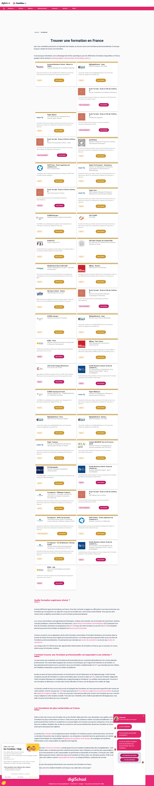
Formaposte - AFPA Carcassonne (58, 517)
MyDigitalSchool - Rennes (97, 417)
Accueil (37, 32)
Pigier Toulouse (52, 442)
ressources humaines (53, 748)
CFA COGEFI (93, 215)
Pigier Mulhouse (94, 392)
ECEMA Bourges (52, 215)
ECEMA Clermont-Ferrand (56, 392)
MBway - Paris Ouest (96, 341)
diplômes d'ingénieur (44, 693)
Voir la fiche (59, 80)
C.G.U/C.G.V (73, 784)
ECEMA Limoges (52, 316)
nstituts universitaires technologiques (89, 623)
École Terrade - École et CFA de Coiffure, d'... (103, 89)
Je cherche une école (129, 755)
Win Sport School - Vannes (56, 291)
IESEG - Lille (51, 567)
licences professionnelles (102, 691)
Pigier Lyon (93, 190)
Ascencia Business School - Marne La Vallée (60, 65)
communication (68, 58)
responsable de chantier (66, 757)
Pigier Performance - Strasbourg (100, 165)
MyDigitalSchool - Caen (97, 64)
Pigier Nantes (52, 115)
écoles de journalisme (89, 640)
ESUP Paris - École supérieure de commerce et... (58, 166)
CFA (93, 677)
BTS (96, 665)
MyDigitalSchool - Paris (55, 417)
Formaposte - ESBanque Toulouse (58, 492)
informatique (79, 58)
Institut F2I (50, 240)
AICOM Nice (93, 140)
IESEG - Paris (51, 340)
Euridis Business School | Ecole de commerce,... (100, 366)
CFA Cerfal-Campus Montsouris (58, 366)
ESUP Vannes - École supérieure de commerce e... (101, 518)
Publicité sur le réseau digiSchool (59, 784)
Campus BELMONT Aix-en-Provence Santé (101, 443)
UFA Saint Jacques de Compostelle (101, 240)
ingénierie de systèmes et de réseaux (77, 738)
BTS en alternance (83, 691)
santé (87, 58)
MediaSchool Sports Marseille (57, 266)
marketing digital (57, 58)
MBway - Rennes (94, 266)
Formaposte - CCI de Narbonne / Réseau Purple (61, 543)
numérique (48, 734)
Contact (81, 784)
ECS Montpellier (52, 467)
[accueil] (3, 8)
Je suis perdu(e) (129, 760)
